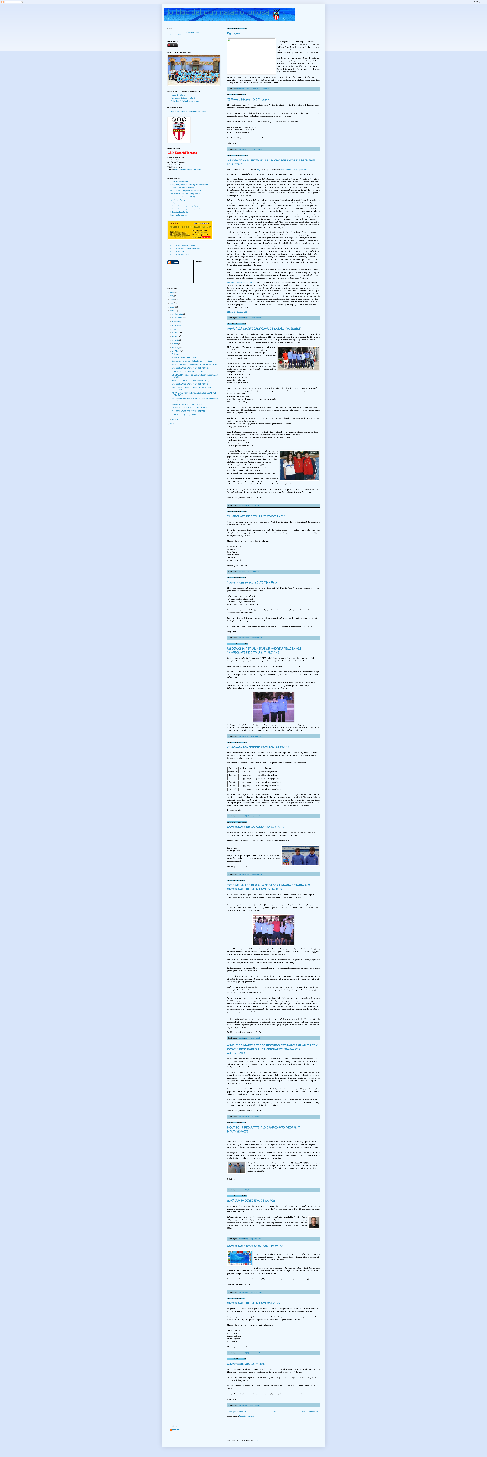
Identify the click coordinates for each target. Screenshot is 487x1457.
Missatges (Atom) (246, 1416)
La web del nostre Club (179, 182)
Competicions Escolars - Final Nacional (186, 194)
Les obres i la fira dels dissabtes (241, 282)
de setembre (177, 325)
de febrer (176, 351)
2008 (172, 424)
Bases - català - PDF (177, 252)
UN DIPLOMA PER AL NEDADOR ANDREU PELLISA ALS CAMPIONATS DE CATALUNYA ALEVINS (264, 650)
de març (175, 347)
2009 (172, 311)
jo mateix (176, 1430)
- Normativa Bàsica (177, 95)
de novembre (177, 318)
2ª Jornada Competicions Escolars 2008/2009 (258, 747)
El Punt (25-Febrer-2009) (238, 312)
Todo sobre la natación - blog (181, 212)
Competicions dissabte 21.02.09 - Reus (252, 582)
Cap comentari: (257, 149)
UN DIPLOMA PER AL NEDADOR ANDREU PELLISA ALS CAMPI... (195, 376)
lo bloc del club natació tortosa (218, 12)
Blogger (258, 1440)
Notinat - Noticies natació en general (185, 209)
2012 (172, 299)
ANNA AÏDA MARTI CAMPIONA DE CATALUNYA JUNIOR (264, 329)
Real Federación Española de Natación (185, 191)
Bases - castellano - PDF (179, 255)
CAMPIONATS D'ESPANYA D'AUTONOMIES (255, 1246)
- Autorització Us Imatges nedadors (184, 101)
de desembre (177, 314)
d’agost (175, 329)
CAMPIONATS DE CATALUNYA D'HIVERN (253, 1303)
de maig (175, 340)
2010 (172, 307)
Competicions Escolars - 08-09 (182, 197)
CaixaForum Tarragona (179, 200)
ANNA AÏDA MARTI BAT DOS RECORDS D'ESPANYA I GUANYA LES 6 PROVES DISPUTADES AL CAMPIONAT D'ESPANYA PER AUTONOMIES (272, 1049)
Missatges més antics (310, 1412)
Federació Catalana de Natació (182, 188)
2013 (172, 296)
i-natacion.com (176, 203)
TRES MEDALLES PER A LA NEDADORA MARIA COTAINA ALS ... (191, 388)
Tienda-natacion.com (178, 215)
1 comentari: (265, 89)
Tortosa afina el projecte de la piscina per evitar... (192, 361)
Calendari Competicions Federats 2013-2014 (188, 111)
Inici (274, 1412)
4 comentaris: (256, 1038)
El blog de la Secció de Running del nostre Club (189, 185)
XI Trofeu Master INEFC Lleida (248, 99)
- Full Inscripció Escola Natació (182, 98)
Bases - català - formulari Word (182, 246)
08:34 (259, 169)
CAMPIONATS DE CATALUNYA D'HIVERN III (256, 516)
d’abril (175, 344)
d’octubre (176, 321)
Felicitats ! (234, 33)
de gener (176, 419)
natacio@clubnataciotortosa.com (187, 169)
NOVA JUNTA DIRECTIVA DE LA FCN (251, 1200)
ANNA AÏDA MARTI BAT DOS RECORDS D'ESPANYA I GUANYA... (194, 394)
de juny (175, 336)
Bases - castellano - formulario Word (185, 249)
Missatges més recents (237, 1412)
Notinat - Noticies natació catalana (184, 206)
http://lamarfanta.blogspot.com (294, 169)
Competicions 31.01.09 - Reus (246, 1364)
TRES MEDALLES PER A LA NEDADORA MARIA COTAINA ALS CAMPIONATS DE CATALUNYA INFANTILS (268, 887)
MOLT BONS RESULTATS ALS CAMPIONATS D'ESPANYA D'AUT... (195, 400)
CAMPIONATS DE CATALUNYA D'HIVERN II (255, 827)
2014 (172, 292)
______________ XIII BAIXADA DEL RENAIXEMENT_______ (184, 33)
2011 (172, 303)
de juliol (176, 333)
